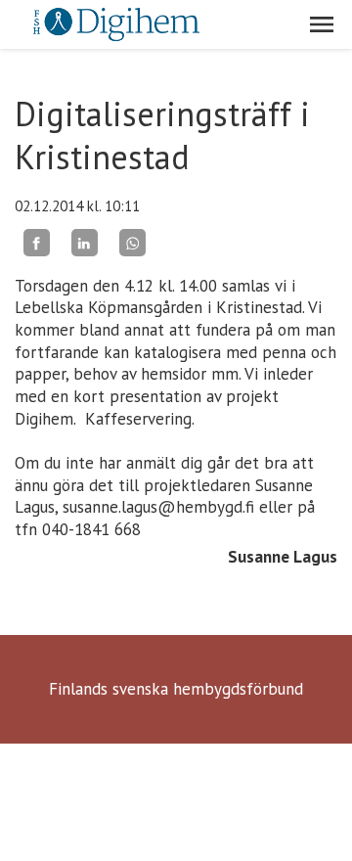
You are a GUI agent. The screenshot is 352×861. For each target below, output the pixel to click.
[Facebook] (36, 242)
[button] (321, 24)
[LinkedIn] (84, 242)
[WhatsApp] (132, 242)
